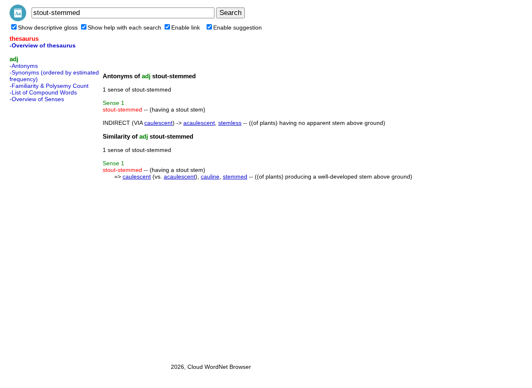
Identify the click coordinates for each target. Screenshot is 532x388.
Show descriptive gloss (48, 27)
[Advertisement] (43, 230)
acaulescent (199, 122)
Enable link (185, 27)
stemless (229, 122)
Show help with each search (124, 27)
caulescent (158, 122)
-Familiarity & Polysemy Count (49, 85)
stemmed (235, 176)
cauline (210, 176)
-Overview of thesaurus (43, 45)
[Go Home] (18, 19)
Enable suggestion (237, 27)
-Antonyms (24, 65)
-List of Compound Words (43, 92)
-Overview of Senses (37, 99)
